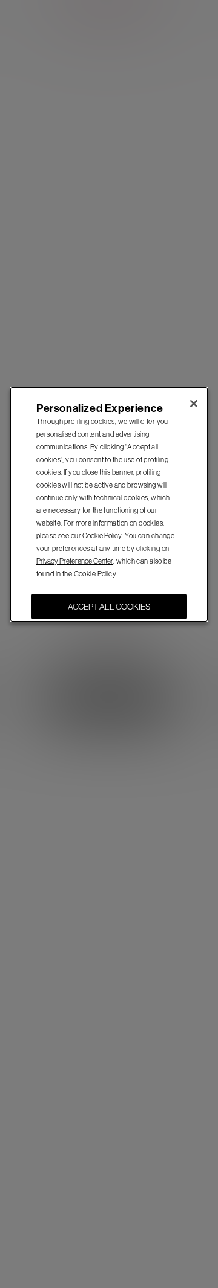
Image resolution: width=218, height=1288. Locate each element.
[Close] (193, 403)
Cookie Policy (102, 536)
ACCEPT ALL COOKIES (109, 606)
